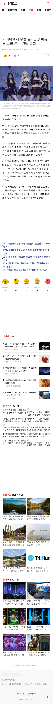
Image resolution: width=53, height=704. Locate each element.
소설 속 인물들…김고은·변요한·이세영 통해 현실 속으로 (26, 258)
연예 (31, 10)
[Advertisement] (26, 22)
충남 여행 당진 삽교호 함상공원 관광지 (38, 537)
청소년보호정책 (27, 678)
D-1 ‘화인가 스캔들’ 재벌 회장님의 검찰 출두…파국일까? (26, 245)
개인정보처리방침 (15, 678)
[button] (47, 697)
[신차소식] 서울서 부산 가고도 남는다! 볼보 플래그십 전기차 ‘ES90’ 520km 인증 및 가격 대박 (21, 346)
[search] (48, 3)
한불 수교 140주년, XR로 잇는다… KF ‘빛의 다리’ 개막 (38, 622)
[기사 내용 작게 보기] (45, 57)
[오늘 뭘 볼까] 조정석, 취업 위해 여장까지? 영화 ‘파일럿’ (26, 252)
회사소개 (4, 678)
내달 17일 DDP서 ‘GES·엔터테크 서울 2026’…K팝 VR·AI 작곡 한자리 (14, 622)
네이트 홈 (20, 687)
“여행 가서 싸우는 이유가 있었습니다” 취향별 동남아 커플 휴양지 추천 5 (14, 512)
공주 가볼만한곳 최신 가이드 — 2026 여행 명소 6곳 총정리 (38, 512)
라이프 (48, 10)
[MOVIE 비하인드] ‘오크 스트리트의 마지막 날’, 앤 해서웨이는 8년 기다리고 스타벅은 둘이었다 (38, 648)
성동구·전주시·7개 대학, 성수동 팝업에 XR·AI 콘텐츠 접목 (38, 596)
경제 (39, 10)
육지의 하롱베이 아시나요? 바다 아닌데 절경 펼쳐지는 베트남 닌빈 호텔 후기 (38, 563)
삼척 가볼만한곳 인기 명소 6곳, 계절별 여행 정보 (13, 537)
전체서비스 (32, 687)
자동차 (7, 349)
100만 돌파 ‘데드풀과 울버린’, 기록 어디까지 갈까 (25, 270)
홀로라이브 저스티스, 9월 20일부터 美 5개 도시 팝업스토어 (14, 648)
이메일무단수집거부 (40, 678)
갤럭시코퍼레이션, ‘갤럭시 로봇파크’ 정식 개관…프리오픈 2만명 (14, 596)
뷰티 (23, 10)
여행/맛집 (12, 10)
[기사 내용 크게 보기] (49, 56)
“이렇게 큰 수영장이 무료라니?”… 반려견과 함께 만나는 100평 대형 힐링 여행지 (14, 563)
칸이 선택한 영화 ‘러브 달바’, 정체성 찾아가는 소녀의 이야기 (26, 265)
